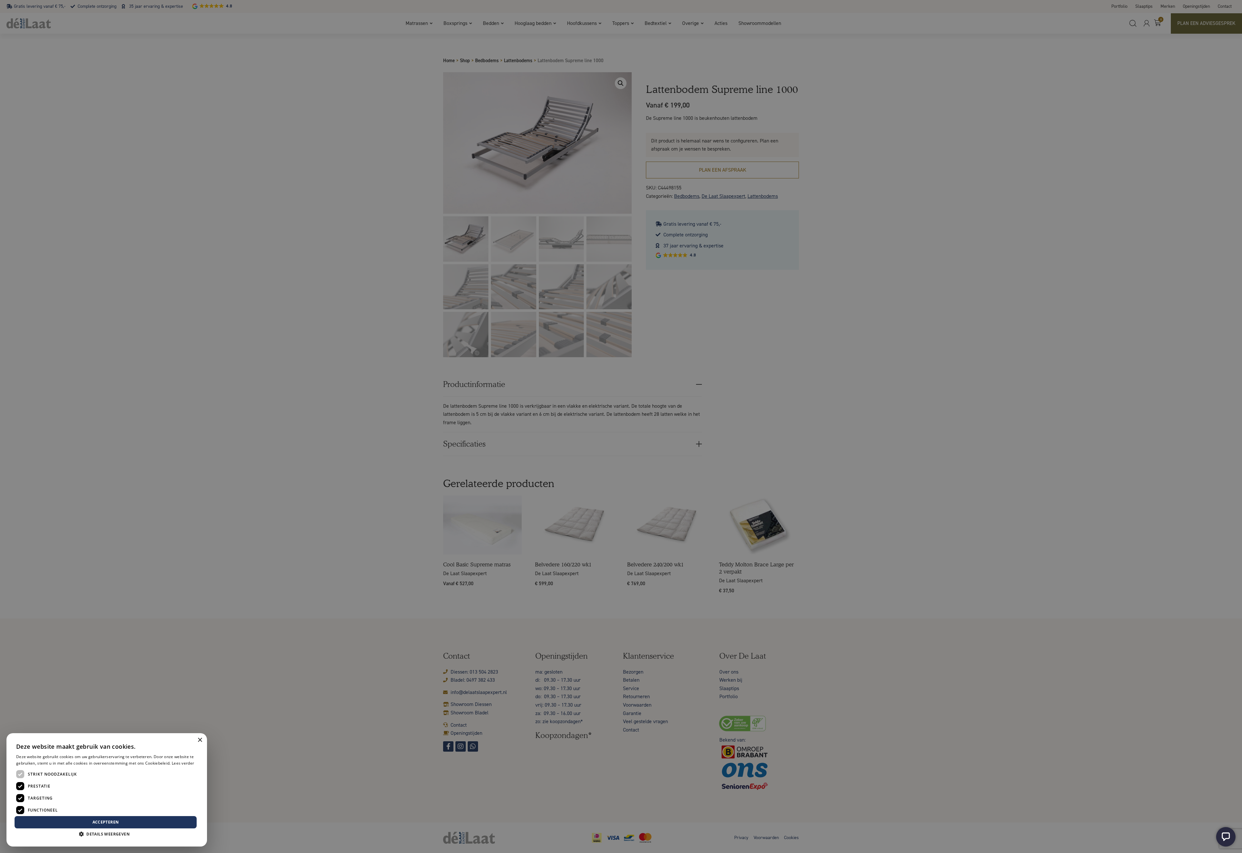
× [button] (199, 740)
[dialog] (621, 426)
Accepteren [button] (106, 822)
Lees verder (183, 763)
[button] (106, 834)
